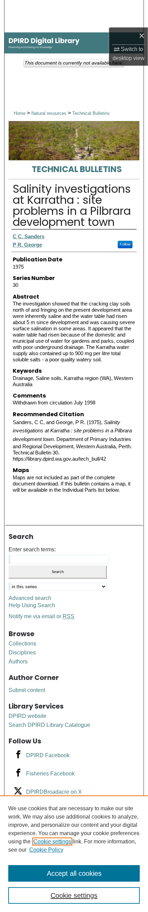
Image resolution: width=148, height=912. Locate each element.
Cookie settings (52, 841)
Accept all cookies (74, 873)
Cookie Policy (46, 850)
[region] (74, 853)
